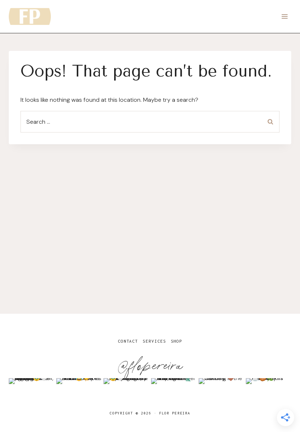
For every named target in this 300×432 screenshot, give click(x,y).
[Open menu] (284, 16)
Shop (177, 341)
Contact (128, 341)
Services (154, 341)
